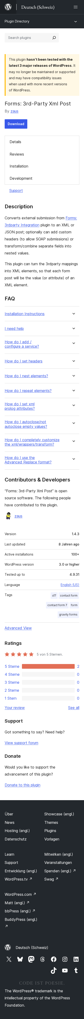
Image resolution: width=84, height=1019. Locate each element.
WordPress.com (20, 894)
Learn (9, 854)
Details (15, 141)
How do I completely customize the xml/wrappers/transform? (32, 442)
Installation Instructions (25, 314)
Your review (15, 707)
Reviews (17, 154)
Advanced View (18, 628)
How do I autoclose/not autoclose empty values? (26, 424)
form (74, 605)
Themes (51, 822)
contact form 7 (57, 605)
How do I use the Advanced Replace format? (28, 459)
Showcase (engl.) (59, 814)
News (9, 822)
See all (73, 707)
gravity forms (68, 614)
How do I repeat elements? (28, 390)
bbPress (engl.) (20, 911)
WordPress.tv (18, 879)
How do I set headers (23, 361)
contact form (68, 595)
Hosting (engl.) (17, 830)
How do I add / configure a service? (22, 344)
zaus (14, 111)
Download (16, 124)
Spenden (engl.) (60, 871)
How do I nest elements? (26, 376)
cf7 (54, 595)
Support (16, 190)
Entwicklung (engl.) (21, 871)
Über (9, 814)
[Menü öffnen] (76, 7)
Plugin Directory (17, 21)
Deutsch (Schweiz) (32, 947)
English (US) (70, 585)
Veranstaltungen (58, 862)
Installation (19, 166)
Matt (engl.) (17, 902)
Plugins (50, 830)
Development (21, 178)
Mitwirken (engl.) (58, 854)
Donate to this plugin (22, 785)
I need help (14, 328)
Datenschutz (16, 839)
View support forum (21, 742)
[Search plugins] (54, 37)
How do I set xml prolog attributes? (20, 406)
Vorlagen (51, 839)
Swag (51, 879)
